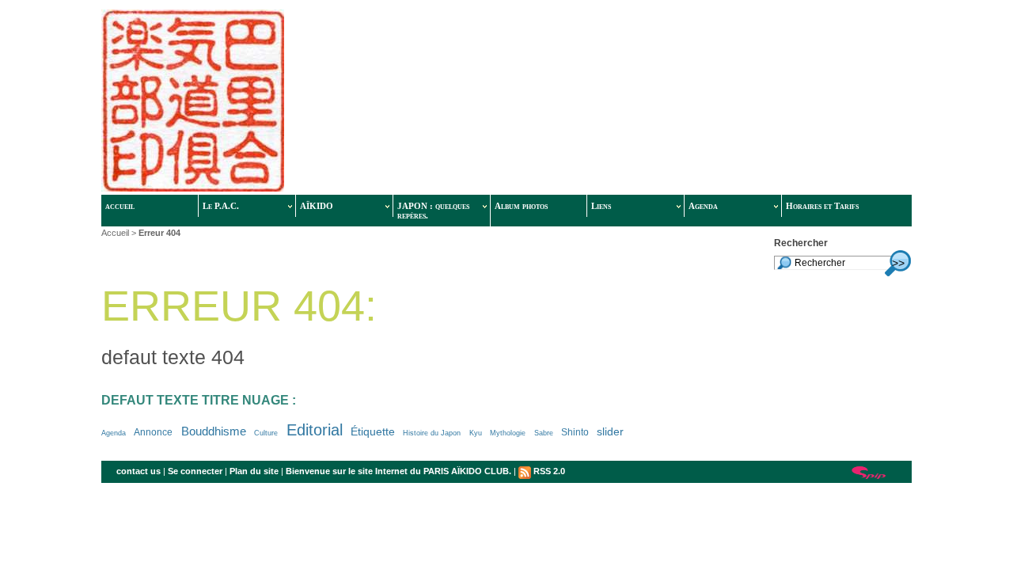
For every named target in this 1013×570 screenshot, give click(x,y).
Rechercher (801, 243)
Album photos (521, 206)
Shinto (575, 432)
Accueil (115, 233)
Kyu (475, 433)
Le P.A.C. (221, 206)
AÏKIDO (316, 206)
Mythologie (507, 433)
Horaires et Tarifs (822, 206)
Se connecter (195, 471)
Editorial (314, 430)
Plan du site (254, 471)
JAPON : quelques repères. (433, 210)
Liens (601, 206)
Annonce (153, 432)
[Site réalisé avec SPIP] (869, 471)
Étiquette (373, 432)
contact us (138, 471)
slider (610, 432)
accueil (120, 206)
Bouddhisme (213, 431)
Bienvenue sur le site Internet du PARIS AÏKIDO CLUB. (398, 471)
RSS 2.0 (548, 471)
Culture (266, 433)
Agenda (703, 206)
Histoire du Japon (432, 433)
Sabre (543, 433)
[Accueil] (340, 102)
